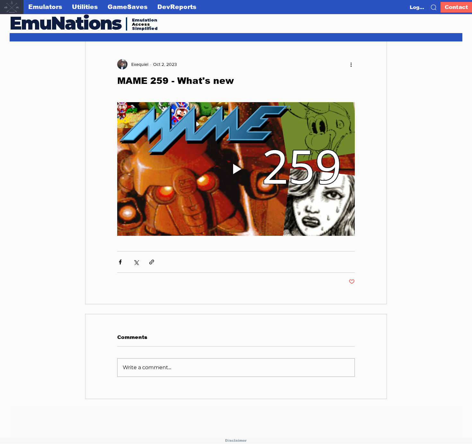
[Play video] (236, 169)
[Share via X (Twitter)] (136, 262)
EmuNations (65, 23)
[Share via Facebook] (120, 262)
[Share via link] (152, 262)
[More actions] (351, 64)
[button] (433, 7)
